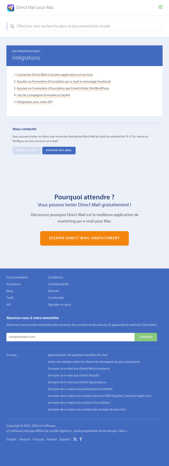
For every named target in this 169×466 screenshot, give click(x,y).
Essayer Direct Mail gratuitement (84, 238)
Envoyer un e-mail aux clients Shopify (73, 375)
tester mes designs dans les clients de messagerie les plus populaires (94, 362)
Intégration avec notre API (35, 102)
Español (65, 439)
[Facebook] (81, 440)
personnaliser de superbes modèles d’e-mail (78, 355)
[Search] (12, 26)
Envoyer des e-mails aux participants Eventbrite (80, 389)
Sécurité (53, 291)
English (11, 439)
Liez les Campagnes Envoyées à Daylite (43, 95)
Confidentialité (58, 284)
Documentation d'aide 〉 (27, 51)
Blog (9, 291)
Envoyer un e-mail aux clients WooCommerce (79, 368)
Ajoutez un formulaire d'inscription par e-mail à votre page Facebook (64, 81)
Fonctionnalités (17, 277)
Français (38, 439)
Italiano (52, 439)
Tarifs (10, 298)
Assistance (13, 284)
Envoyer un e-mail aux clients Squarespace (77, 382)
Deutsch (24, 439)
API (8, 304)
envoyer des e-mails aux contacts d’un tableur (79, 402)
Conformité (56, 298)
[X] (75, 440)
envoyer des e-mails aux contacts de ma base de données (87, 409)
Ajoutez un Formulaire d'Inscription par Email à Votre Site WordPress (63, 88)
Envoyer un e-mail (59, 150)
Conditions (55, 277)
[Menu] (160, 8)
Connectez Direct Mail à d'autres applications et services (55, 75)
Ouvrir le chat (26, 150)
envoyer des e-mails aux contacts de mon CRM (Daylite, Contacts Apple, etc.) (100, 396)
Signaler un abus (59, 304)
